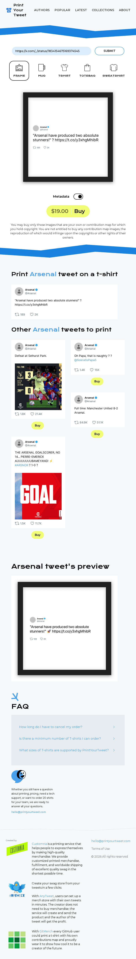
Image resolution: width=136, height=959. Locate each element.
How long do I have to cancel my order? (50, 727)
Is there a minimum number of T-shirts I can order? (60, 739)
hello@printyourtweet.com (28, 812)
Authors (42, 10)
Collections (103, 10)
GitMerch (46, 931)
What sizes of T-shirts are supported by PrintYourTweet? (64, 750)
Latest (81, 10)
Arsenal (43, 274)
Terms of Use (100, 848)
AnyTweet (46, 896)
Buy (37, 425)
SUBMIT (109, 51)
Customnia (39, 844)
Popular (62, 10)
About (124, 10)
